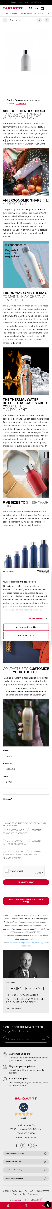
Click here (21, 103)
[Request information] (8, 1205)
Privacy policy (33, 1194)
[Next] (47, 20)
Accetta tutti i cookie (26, 627)
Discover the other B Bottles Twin (26, 901)
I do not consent (15, 830)
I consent (35, 830)
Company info (19, 1194)
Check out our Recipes (15, 1153)
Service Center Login (14, 1178)
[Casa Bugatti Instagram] (22, 1145)
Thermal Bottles (26, 13)
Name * (6, 751)
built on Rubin (33, 1199)
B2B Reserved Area (13, 1162)
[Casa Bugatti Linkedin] (29, 1145)
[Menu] (47, 8)
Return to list (15, 20)
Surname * (7, 764)
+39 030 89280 (27, 1133)
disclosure (29, 823)
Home (5, 13)
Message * (7, 799)
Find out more (13, 1008)
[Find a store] (26, 1205)
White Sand (39, 13)
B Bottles (13, 13)
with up (16, 1199)
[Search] (31, 8)
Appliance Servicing (14, 1170)
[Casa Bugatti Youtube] (35, 1145)
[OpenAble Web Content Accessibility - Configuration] (48, 1205)
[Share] (43, 1205)
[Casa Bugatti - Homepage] (13, 8)
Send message (26, 882)
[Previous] (39, 20)
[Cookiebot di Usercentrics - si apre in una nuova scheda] (37, 572)
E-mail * (6, 776)
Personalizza (24, 635)
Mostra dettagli (35, 618)
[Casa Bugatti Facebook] (16, 1145)
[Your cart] (42, 8)
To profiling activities (14, 844)
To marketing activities (15, 833)
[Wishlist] (37, 8)
